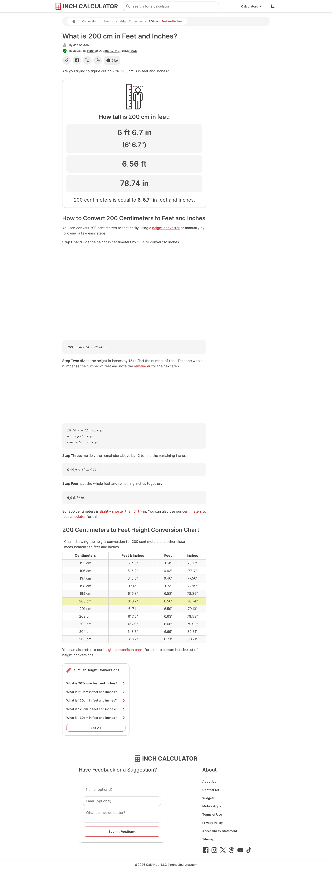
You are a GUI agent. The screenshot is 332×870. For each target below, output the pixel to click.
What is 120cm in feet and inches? (91, 700)
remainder (142, 366)
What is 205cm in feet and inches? (91, 683)
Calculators (249, 6)
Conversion (89, 21)
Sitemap (208, 839)
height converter (166, 228)
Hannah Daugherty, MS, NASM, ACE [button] (112, 51)
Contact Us (210, 790)
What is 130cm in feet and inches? (91, 718)
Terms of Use (212, 814)
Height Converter (131, 21)
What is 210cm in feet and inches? (91, 692)
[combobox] (176, 6)
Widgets (208, 798)
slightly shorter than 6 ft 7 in (123, 511)
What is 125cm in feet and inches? (91, 709)
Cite (115, 60)
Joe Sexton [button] (81, 45)
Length (108, 21)
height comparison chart (123, 650)
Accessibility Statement (219, 831)
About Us (209, 781)
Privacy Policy (212, 823)
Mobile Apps (211, 806)
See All (95, 728)
